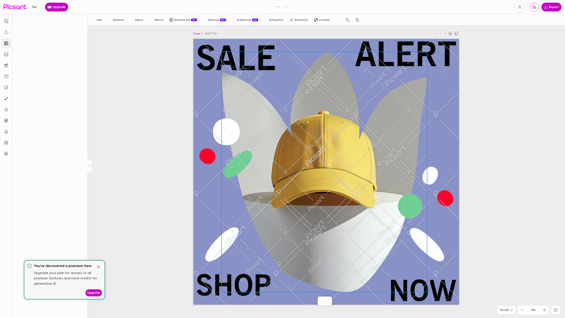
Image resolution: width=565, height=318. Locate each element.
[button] (282, 159)
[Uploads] (6, 32)
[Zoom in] (544, 310)
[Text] (6, 76)
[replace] (315, 301)
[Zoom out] (522, 310)
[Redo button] (286, 7)
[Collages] (6, 143)
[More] (334, 301)
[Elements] (6, 109)
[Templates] (6, 43)
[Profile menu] (519, 7)
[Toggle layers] (555, 310)
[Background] (6, 120)
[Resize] (6, 21)
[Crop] (347, 19)
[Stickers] (6, 87)
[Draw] (6, 98)
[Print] (534, 7)
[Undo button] (278, 7)
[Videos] (6, 65)
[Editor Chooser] (89, 166)
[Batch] (6, 154)
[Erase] (337, 19)
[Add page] (450, 33)
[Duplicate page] (456, 33)
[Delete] (367, 19)
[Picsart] (15, 7)
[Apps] (6, 131)
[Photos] (6, 54)
